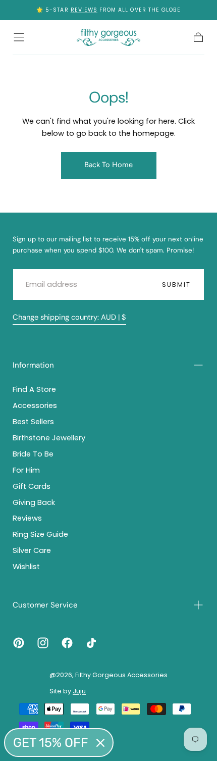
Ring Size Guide (40, 534)
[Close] (100, 743)
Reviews (84, 10)
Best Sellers (33, 422)
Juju (79, 691)
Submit (176, 284)
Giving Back (34, 502)
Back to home (108, 164)
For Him (26, 470)
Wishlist (26, 567)
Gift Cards (31, 486)
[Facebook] (67, 643)
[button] (19, 37)
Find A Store (34, 389)
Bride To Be (33, 454)
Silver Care (32, 550)
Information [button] (33, 365)
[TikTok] (91, 643)
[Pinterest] (19, 643)
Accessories (35, 405)
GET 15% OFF (50, 742)
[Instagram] (43, 643)
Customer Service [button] (45, 605)
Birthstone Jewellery (49, 438)
